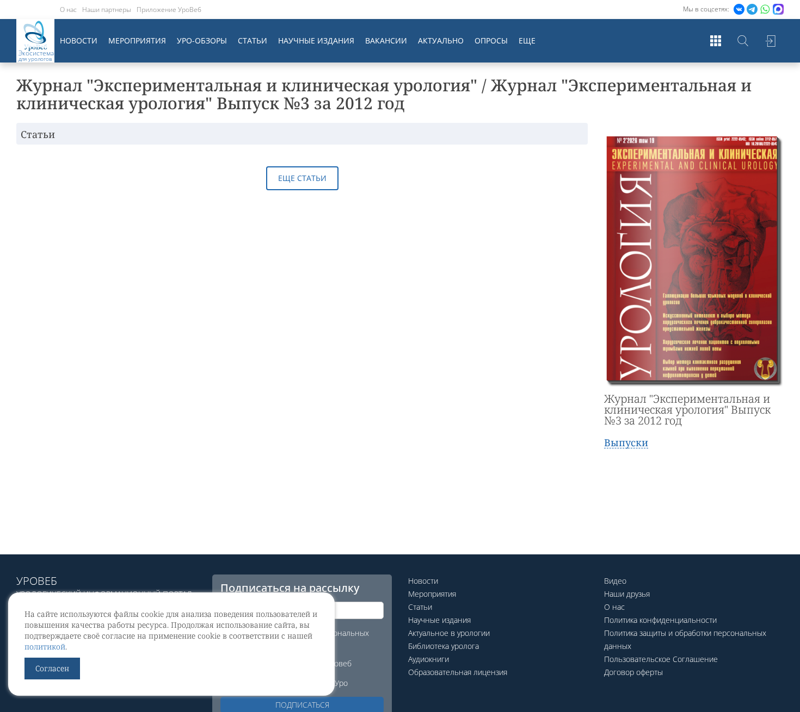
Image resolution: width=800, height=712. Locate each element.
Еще (527, 40)
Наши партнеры (106, 9)
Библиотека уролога (443, 646)
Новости (78, 40)
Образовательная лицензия (457, 672)
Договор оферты (633, 672)
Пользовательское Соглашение (661, 659)
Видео (615, 581)
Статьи (252, 40)
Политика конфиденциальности (660, 620)
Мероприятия (137, 40)
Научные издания (316, 40)
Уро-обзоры (202, 40)
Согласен (52, 668)
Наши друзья (627, 594)
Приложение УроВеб (169, 9)
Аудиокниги (428, 659)
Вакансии (386, 40)
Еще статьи (302, 178)
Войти (770, 41)
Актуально (441, 40)
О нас (68, 9)
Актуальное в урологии (449, 633)
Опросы (491, 40)
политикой (44, 646)
